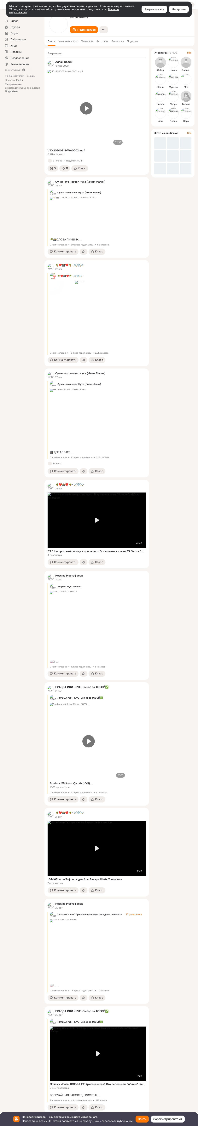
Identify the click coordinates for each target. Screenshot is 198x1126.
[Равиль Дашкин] (186, 62)
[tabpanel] (96, 581)
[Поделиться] (83, 252)
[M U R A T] (186, 79)
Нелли (160, 87)
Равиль (186, 70)
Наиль (173, 70)
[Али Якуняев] (160, 113)
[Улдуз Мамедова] (173, 96)
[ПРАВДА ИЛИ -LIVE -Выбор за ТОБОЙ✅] (51, 689)
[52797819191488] (51, 64)
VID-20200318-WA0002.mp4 (66, 150)
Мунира (173, 87)
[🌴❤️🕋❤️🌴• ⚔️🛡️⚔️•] (51, 267)
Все (189, 52)
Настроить (179, 9)
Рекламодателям (14, 75)
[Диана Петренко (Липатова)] (173, 113)
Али (160, 121)
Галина (186, 104)
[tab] (51, 41)
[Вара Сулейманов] (186, 113)
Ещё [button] (18, 80)
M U (186, 87)
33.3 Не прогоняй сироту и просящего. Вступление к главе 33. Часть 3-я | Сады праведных (97, 551)
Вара (186, 121)
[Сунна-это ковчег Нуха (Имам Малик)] (51, 183)
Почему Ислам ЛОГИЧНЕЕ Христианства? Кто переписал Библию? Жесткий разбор (98, 1084)
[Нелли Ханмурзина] (160, 79)
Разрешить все (154, 9)
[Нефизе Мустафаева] (51, 577)
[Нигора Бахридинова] (160, 96)
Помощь (30, 75)
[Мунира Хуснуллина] (173, 79)
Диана (173, 121)
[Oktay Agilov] (160, 62)
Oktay (160, 70)
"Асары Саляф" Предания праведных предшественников (89, 914)
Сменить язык (12, 69)
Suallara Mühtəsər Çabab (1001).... (71, 783)
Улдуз (173, 104)
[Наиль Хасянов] (173, 62)
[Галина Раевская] (186, 96)
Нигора (160, 104)
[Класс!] (50, 160)
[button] (84, 29)
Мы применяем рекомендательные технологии (22, 88)
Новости (10, 80)
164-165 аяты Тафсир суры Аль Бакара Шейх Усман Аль (85, 879)
